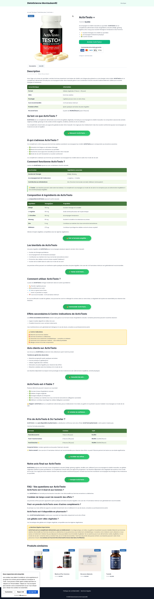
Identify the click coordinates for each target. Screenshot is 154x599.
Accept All (32, 592)
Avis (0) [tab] (41, 66)
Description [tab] (32, 66)
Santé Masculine (88, 55)
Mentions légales (86, 591)
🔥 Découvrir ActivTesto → (77, 133)
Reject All (20, 592)
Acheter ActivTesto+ (94, 42)
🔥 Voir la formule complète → (77, 238)
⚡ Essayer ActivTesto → (77, 480)
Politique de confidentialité (71, 591)
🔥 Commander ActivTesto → (77, 307)
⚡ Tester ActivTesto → (77, 272)
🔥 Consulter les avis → (77, 377)
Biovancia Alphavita (86, 574)
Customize (8, 592)
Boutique (123, 3)
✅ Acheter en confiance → (77, 412)
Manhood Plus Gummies (62, 574)
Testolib (108, 574)
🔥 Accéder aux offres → (77, 457)
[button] (72, 16)
